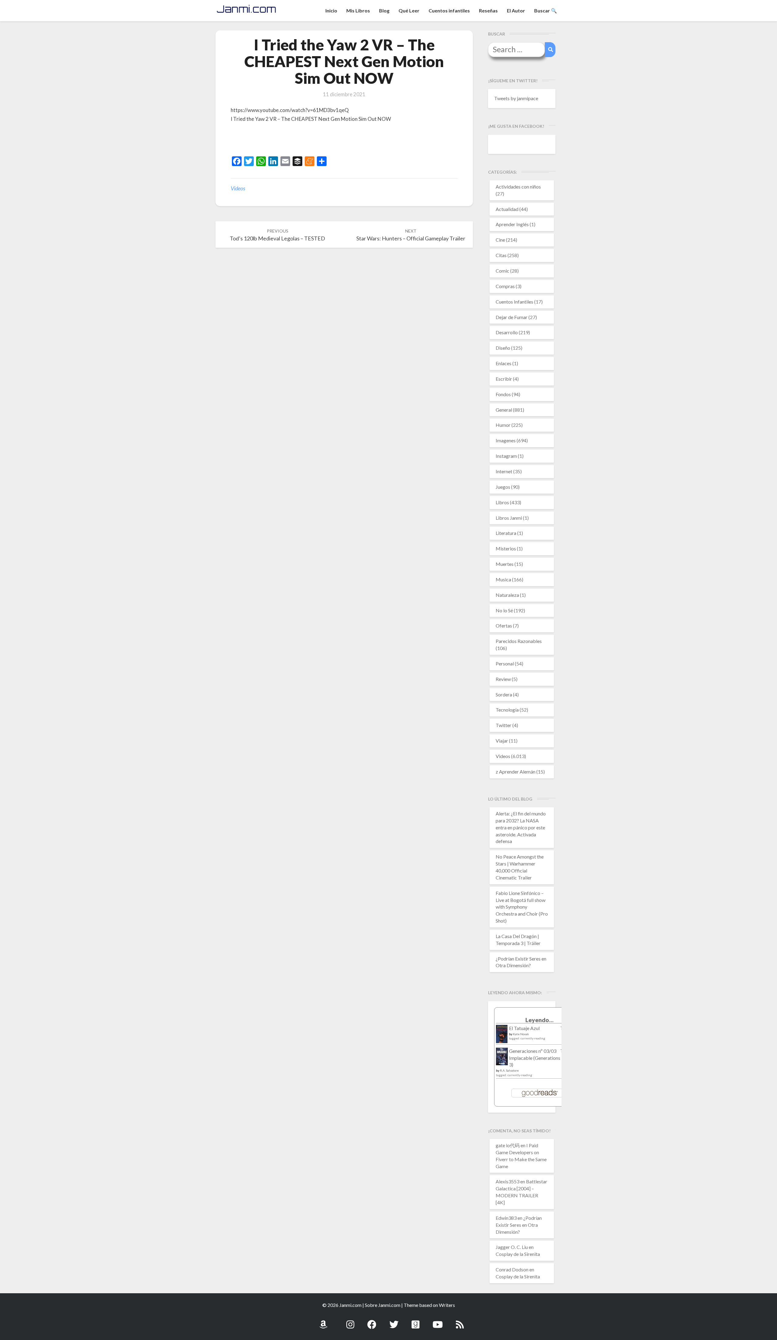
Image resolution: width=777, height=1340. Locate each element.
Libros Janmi (509, 518)
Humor (503, 425)
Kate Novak (521, 1034)
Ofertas (504, 625)
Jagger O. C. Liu (512, 1247)
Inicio (331, 10)
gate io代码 (508, 1145)
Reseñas (488, 10)
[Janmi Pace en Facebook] (371, 1321)
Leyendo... (539, 1019)
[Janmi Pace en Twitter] (394, 1321)
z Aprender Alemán (515, 771)
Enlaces (503, 363)
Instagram (506, 456)
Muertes (505, 564)
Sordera (504, 694)
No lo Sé (504, 610)
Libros (502, 502)
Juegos (503, 487)
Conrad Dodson (512, 1269)
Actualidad (507, 209)
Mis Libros (358, 10)
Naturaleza (507, 595)
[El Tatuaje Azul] (502, 1037)
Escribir (504, 379)
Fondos (503, 394)
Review (503, 679)
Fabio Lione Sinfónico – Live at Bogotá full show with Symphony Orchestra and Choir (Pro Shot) (522, 906)
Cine (500, 240)
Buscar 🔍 (545, 10)
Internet (504, 471)
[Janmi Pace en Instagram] (350, 1321)
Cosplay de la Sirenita (518, 1254)
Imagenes (506, 440)
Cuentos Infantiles (514, 301)
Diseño (503, 348)
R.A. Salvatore (509, 1070)
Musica (503, 579)
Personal (505, 663)
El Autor (516, 10)
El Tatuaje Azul (524, 1028)
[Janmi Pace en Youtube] (437, 1321)
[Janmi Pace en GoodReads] (415, 1321)
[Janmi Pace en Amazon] (323, 1321)
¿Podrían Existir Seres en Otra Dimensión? (519, 1225)
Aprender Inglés (512, 224)
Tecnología (507, 710)
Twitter (503, 725)
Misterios (506, 548)
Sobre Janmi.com (382, 1305)
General (504, 410)
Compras (505, 286)
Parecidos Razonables (519, 641)
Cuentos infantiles (449, 10)
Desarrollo (507, 332)
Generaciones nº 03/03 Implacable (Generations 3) (534, 1058)
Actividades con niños (518, 186)
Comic (502, 271)
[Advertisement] (302, 140)
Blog (384, 10)
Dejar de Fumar (512, 317)
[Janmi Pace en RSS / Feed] (460, 1321)
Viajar (502, 740)
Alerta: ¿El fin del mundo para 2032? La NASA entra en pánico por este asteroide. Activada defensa (521, 827)
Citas (501, 255)
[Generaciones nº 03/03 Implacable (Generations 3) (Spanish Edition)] (502, 1058)
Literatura (506, 533)
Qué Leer (409, 10)
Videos (238, 188)
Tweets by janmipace (516, 98)
